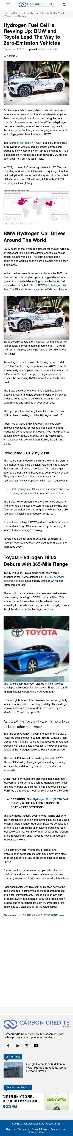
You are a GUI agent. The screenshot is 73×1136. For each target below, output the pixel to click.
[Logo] (36, 4)
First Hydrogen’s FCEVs (25, 489)
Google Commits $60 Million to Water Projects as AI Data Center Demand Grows (47, 1067)
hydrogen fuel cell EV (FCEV (25, 142)
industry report (44, 175)
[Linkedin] (17, 1045)
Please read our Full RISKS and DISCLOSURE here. (34, 915)
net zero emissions (41, 273)
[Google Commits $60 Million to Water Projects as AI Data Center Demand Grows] (13, 1070)
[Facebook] (8, 1045)
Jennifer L (12, 55)
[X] (27, 1045)
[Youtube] (36, 1045)
